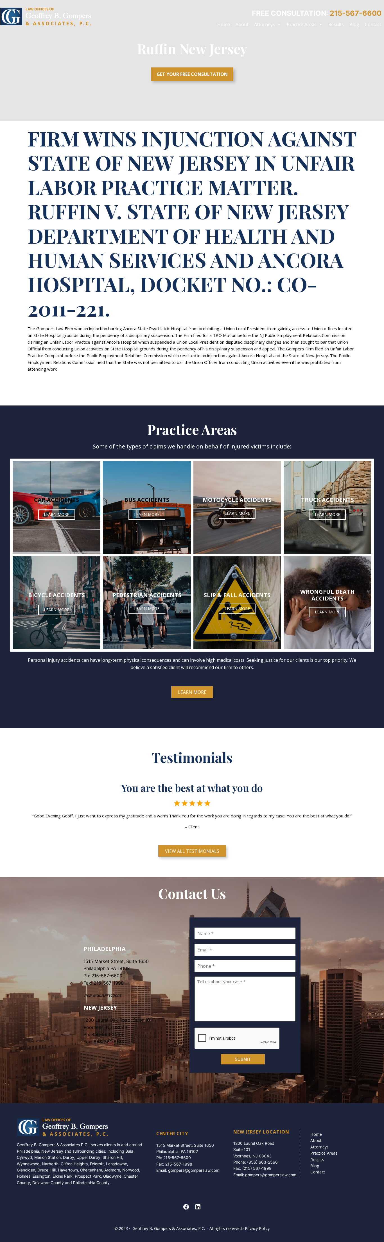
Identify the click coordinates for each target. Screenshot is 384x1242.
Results (336, 24)
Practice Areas (302, 24)
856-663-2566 (107, 1034)
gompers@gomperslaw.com (193, 1170)
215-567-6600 (106, 975)
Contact (373, 24)
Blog (354, 24)
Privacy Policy (257, 1228)
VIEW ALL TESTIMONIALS (192, 851)
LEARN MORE (56, 514)
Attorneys (264, 24)
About (242, 24)
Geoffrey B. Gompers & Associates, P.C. (168, 1228)
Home (223, 24)
